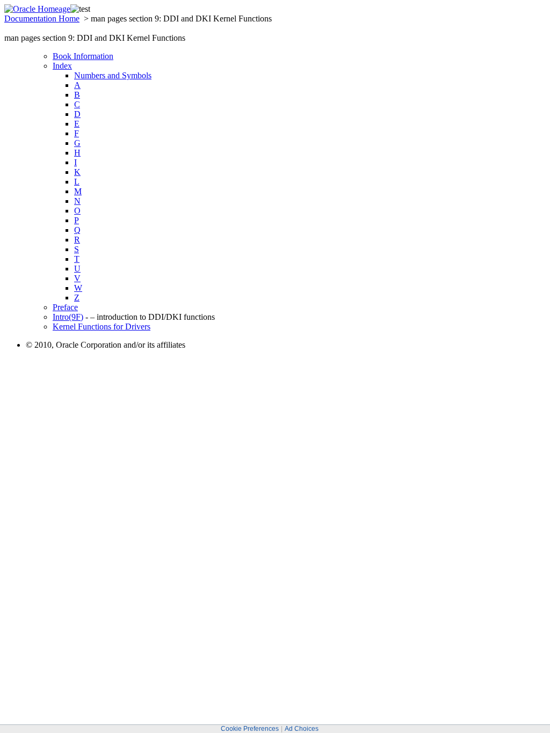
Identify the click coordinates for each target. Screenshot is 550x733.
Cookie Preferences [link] (250, 728)
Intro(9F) (68, 316)
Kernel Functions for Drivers (101, 326)
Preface (65, 307)
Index (62, 65)
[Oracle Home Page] (37, 8)
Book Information (83, 56)
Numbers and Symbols (112, 75)
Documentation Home (41, 18)
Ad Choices (302, 728)
